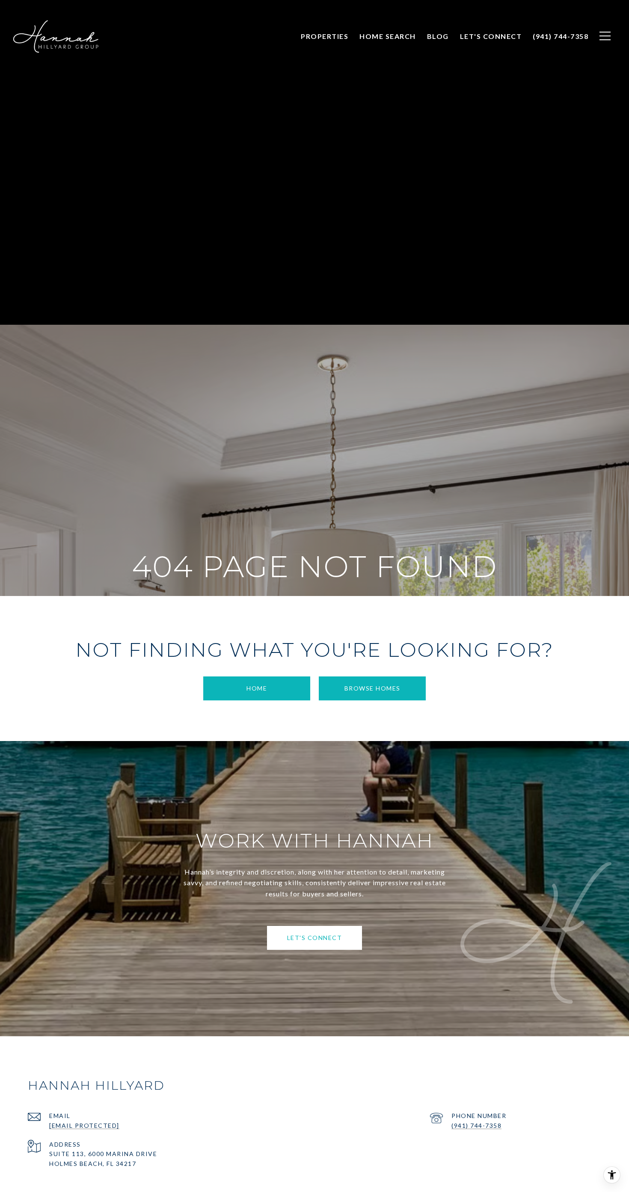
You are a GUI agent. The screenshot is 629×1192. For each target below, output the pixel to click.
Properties (324, 36)
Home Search (387, 36)
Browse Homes (372, 688)
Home (256, 688)
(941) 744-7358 (476, 1125)
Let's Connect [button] (314, 937)
